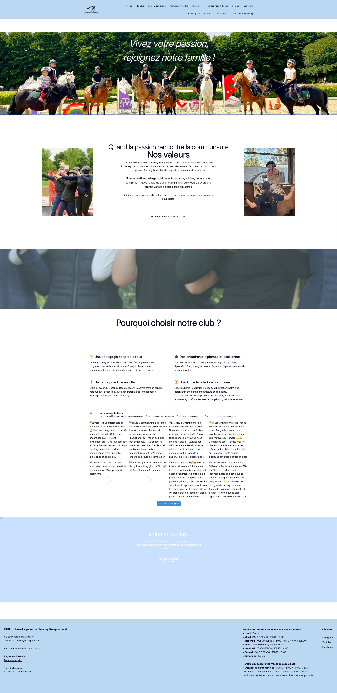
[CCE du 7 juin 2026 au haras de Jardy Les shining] (148, 480)
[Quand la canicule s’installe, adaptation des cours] (109, 480)
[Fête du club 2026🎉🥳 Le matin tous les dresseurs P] (188, 480)
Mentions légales (13, 660)
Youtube (326, 642)
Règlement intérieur (14, 656)
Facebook (327, 647)
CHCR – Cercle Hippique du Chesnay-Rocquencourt (35, 629)
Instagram (327, 637)
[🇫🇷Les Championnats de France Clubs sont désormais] (148, 440)
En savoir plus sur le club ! (168, 216)
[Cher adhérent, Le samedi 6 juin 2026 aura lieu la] (228, 480)
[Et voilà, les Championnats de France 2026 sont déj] (109, 440)
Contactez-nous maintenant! (168, 560)
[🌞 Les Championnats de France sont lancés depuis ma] (228, 440)
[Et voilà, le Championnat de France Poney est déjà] (188, 440)
